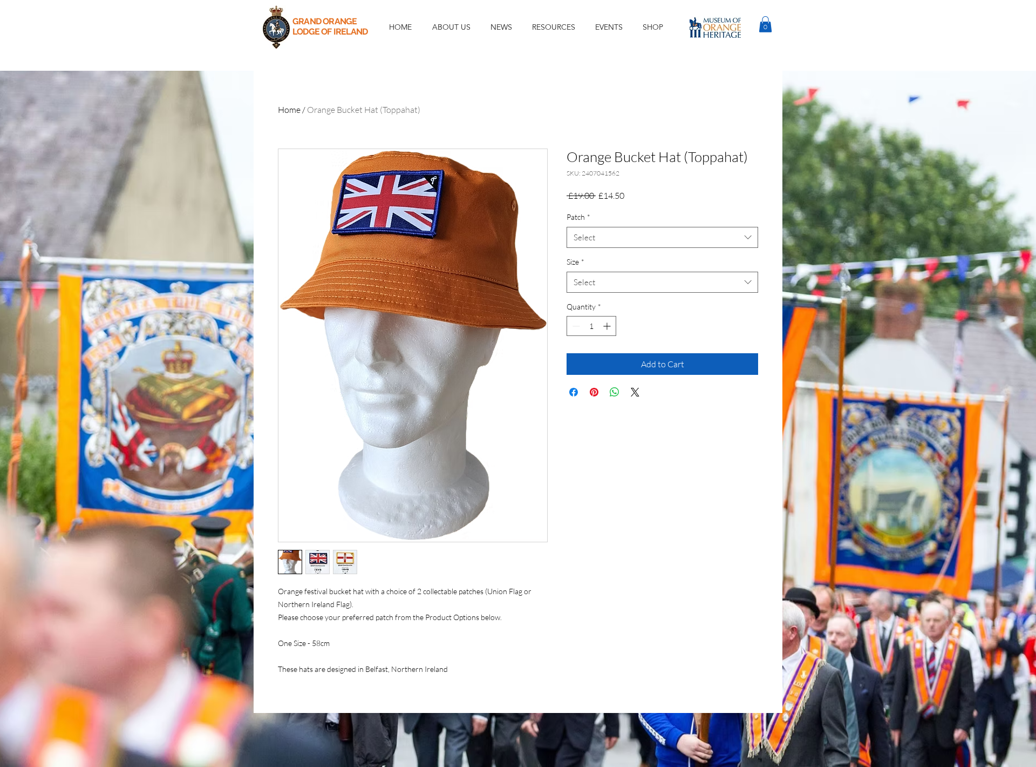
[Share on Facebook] (573, 392)
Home (289, 109)
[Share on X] (635, 392)
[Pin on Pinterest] (594, 392)
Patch (578, 216)
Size (575, 261)
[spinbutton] (591, 326)
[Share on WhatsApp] (614, 392)
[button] (608, 27)
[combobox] (662, 237)
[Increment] (608, 326)
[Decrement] (575, 326)
